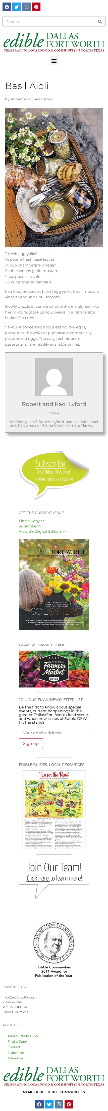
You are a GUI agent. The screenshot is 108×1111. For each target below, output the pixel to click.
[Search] (100, 21)
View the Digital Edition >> (42, 531)
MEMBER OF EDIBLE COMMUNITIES (54, 1092)
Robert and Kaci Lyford (54, 404)
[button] (54, 60)
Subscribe (16, 1053)
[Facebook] (7, 7)
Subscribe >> (30, 526)
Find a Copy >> (32, 521)
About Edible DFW (23, 1036)
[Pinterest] (36, 7)
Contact (14, 1047)
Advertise (15, 1058)
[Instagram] (26, 7)
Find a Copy (17, 1041)
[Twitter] (16, 7)
